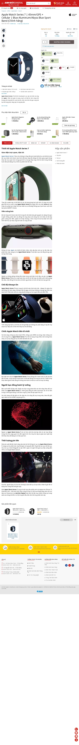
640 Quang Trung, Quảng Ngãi (11, 572)
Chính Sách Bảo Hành (51, 572)
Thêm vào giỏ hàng (69, 125)
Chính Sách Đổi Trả (50, 575)
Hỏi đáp (43, 143)
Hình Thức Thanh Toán (52, 570)
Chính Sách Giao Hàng (51, 567)
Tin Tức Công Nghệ (34, 575)
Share (70, 28)
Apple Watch (14, 11)
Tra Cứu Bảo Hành (50, 580)
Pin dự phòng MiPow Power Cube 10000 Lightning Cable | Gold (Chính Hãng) (69, 131)
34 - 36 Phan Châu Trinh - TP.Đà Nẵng (13, 563)
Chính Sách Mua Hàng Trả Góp (52, 563)
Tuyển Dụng (32, 565)
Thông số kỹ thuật (21, 143)
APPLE (8, 11)
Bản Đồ (30, 568)
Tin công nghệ (22, 8)
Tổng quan (7, 143)
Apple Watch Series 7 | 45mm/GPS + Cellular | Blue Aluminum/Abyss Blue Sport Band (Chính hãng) (13, 536)
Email (60, 86)
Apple (12, 250)
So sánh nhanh (54, 143)
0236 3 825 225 (7, 569)
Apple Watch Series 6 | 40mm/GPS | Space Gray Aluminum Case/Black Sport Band (19, 511)
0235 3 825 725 (7, 573)
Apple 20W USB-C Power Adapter (68, 118)
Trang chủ (4, 11)
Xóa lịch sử (66, 520)
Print (76, 28)
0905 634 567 (16, 565)
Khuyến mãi (8, 8)
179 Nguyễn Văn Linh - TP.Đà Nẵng (12, 567)
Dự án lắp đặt (35, 8)
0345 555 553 (16, 569)
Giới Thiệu (31, 563)
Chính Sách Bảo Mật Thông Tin (35, 571)
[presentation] (38, 552)
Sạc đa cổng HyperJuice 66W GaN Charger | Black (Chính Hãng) (19, 131)
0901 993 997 (53, 86)
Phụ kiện (65, 143)
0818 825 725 (16, 573)
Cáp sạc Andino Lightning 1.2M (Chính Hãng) (44, 130)
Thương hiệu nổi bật (49, 8)
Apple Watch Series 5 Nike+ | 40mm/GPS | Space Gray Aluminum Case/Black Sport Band (43, 511)
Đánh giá (34, 143)
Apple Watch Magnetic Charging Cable (18, 118)
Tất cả (24, 112)
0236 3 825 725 (7, 565)
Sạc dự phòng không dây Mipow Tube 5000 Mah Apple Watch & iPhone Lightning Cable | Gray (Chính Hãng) (43, 118)
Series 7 (20, 11)
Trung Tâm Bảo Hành (51, 577)
